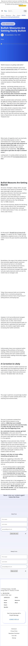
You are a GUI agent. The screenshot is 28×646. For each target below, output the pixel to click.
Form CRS (14, 635)
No (22, 4)
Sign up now (14, 571)
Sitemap (14, 638)
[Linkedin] (19, 642)
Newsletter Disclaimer (14, 633)
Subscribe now (14, 533)
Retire (5, 602)
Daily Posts (14, 514)
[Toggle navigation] (2, 11)
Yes (20, 4)
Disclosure (14, 629)
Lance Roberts (10, 35)
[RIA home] (5, 11)
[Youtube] (6, 642)
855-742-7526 (6, 593)
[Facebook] (5, 39)
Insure (5, 605)
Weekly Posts (14, 551)
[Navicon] (2, 11)
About (16, 602)
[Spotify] (21, 642)
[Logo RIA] (14, 584)
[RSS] (8, 642)
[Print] (19, 39)
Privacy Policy (14, 631)
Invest (5, 600)
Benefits (6, 607)
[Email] (15, 39)
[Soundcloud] (16, 642)
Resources (17, 600)
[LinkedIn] (8, 39)
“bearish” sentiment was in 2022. (9, 69)
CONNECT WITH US (14, 619)
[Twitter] (12, 39)
